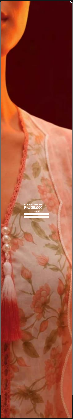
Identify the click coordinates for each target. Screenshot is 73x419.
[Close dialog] (71, 2)
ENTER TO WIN (36, 216)
